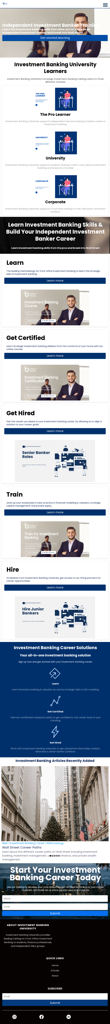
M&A (5, 843)
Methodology (55, 843)
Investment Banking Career (27, 843)
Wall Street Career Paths (21, 847)
